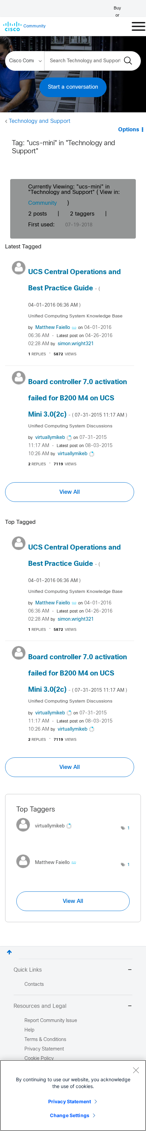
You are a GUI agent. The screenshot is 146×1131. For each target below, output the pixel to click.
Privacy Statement (69, 1101)
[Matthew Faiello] (48, 869)
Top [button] (9, 952)
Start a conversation (73, 87)
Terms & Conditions (45, 1040)
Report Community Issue (50, 1021)
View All (69, 492)
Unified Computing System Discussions (70, 426)
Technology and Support (39, 121)
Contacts (34, 984)
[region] (73, 1095)
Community (42, 203)
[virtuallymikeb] (46, 833)
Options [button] (128, 129)
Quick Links (28, 970)
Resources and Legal (40, 1006)
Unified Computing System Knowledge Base (75, 316)
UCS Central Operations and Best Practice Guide (74, 288)
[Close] (135, 1070)
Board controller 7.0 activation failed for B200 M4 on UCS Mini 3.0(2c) (77, 398)
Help (29, 1030)
